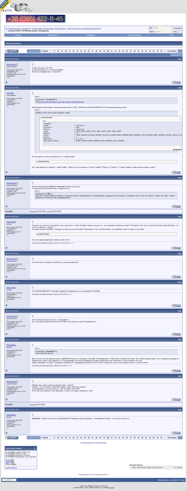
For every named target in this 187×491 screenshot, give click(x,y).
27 (93, 51)
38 (134, 51)
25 (85, 51)
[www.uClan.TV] (35, 16)
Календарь (91, 35)
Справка (18, 35)
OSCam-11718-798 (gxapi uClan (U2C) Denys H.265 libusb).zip (61, 102)
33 (115, 51)
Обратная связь (163, 480)
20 (66, 51)
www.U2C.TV (174, 480)
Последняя (172, 51)
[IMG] (7, 463)
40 (142, 51)
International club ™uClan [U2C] (19, 29)
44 (157, 51)
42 (150, 51)
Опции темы (175, 55)
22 (73, 51)
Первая (44, 51)
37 (131, 51)
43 (154, 51)
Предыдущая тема (87, 442)
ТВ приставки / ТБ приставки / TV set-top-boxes (49, 29)
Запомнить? (178, 28)
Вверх (183, 480)
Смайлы (8, 461)
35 (123, 51)
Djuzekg (11, 222)
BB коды (8, 460)
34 (119, 51)
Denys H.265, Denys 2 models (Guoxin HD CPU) (84, 29)
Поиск (172, 35)
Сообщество (52, 35)
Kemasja (32, 211)
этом (66, 225)
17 (54, 51)
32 (112, 51)
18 (58, 51)
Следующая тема (100, 442)
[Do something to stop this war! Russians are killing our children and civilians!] (5, 5)
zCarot (112, 487)
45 (161, 51)
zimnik (10, 93)
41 (146, 51)
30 (104, 51)
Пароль (151, 31)
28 (96, 51)
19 (62, 51)
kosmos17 (12, 64)
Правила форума (11, 467)
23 (77, 51)
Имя (150, 28)
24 (81, 51)
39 (138, 51)
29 (100, 51)
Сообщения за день (134, 35)
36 (127, 51)
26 (89, 51)
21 (70, 51)
